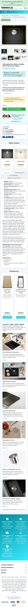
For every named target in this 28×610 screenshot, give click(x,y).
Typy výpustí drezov (8, 440)
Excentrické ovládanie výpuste (11, 498)
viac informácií (23, 577)
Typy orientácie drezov (9, 381)
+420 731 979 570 (18, 118)
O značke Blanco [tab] (14, 175)
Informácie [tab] (6, 172)
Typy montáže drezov (8, 411)
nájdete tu (19, 4)
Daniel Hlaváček (16, 598)
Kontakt (3, 572)
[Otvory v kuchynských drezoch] (14, 459)
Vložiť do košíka (14, 109)
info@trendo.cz (17, 121)
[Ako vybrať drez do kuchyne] (14, 341)
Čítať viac (4, 360)
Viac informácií (7, 93)
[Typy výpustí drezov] (14, 429)
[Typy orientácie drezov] (14, 371)
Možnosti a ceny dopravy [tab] (14, 178)
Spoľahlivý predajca (7, 565)
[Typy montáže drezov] (14, 400)
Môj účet (4, 570)
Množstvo (4, 105)
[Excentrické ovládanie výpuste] (14, 488)
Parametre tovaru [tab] (19, 172)
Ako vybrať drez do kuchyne (10, 352)
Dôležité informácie (7, 567)
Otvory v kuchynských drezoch (11, 469)
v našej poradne (21, 509)
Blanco (8, 126)
